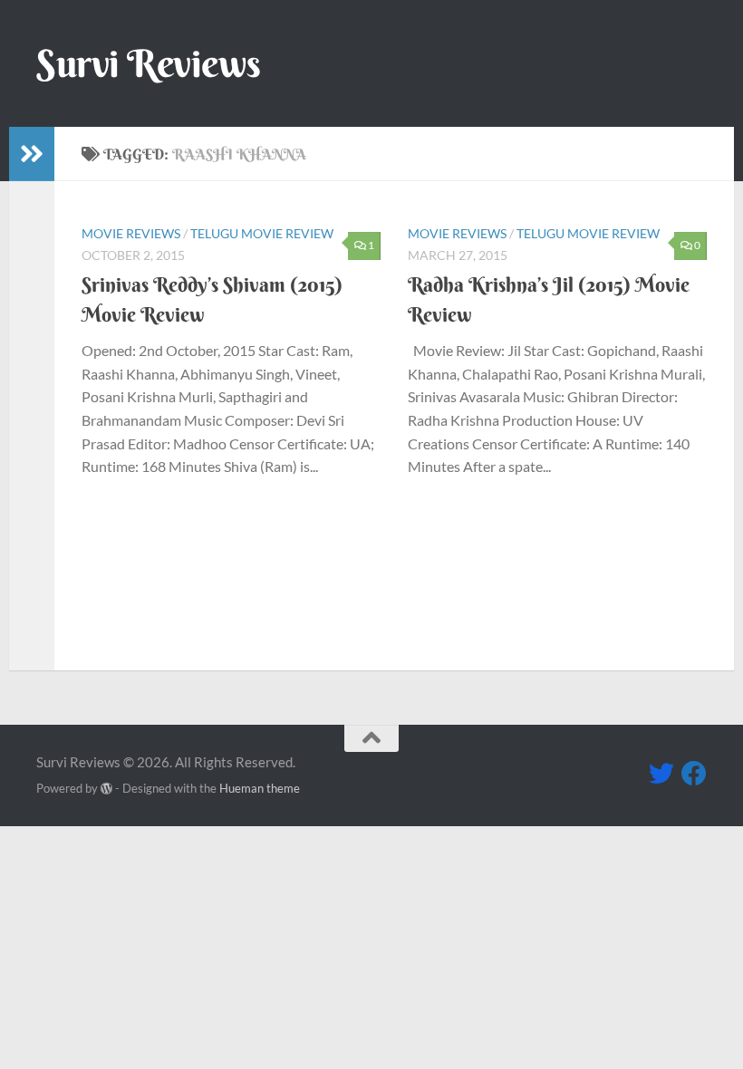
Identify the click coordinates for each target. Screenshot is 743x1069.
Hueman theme (259, 788)
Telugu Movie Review (261, 233)
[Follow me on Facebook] (694, 773)
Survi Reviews (148, 63)
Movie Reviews (131, 233)
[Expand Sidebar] (31, 154)
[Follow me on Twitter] (661, 773)
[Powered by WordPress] (106, 789)
